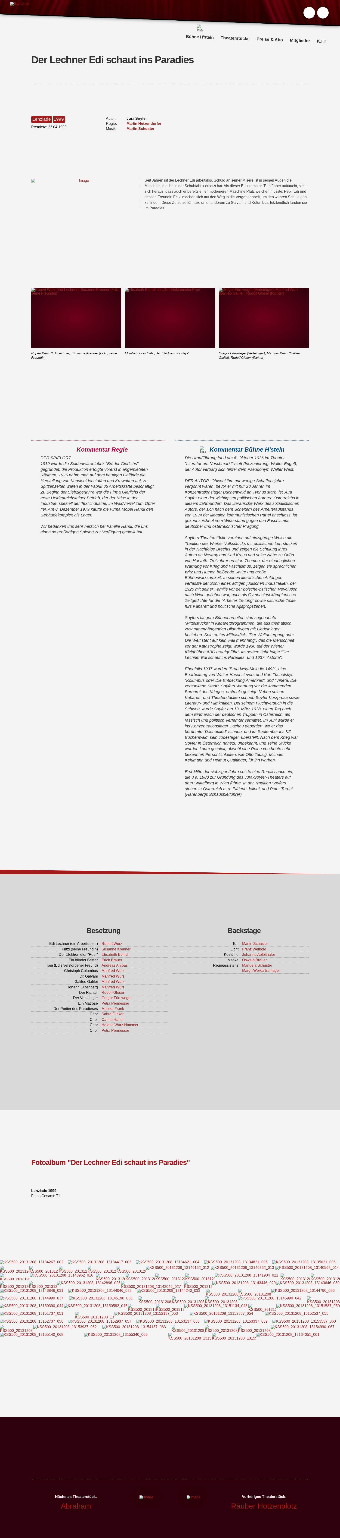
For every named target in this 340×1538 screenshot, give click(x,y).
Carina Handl (113, 1020)
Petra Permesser (115, 1003)
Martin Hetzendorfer (144, 124)
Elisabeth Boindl (115, 954)
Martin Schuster (140, 129)
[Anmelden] (323, 13)
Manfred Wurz (113, 971)
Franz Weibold (254, 949)
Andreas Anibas (115, 965)
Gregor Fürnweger (117, 998)
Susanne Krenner (116, 949)
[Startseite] (19, 13)
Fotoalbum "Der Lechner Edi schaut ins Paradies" (110, 1162)
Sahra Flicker (113, 1014)
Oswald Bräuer (254, 960)
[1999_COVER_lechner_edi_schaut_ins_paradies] (82, 180)
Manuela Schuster (257, 965)
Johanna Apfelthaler (258, 954)
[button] (309, 13)
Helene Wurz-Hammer (120, 1025)
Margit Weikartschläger (261, 970)
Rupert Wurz (112, 944)
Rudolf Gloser (113, 992)
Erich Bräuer (112, 960)
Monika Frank (113, 1009)
